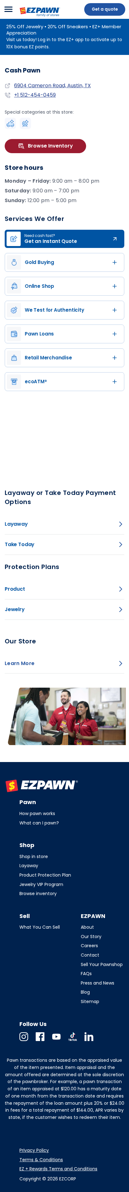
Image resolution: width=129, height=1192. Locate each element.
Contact (90, 955)
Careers (89, 945)
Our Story (91, 936)
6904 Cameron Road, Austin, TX (52, 85)
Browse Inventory (50, 145)
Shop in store (33, 856)
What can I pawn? (39, 823)
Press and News (97, 983)
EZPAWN (29, 17)
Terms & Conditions (41, 1160)
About (87, 927)
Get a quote (105, 9)
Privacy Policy (34, 1150)
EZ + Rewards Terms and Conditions (58, 1169)
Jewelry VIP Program (41, 884)
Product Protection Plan (45, 875)
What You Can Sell (39, 927)
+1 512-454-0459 (35, 95)
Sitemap (90, 1001)
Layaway (28, 865)
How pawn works (37, 813)
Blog (85, 992)
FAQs (86, 973)
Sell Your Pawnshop (102, 964)
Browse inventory (38, 893)
